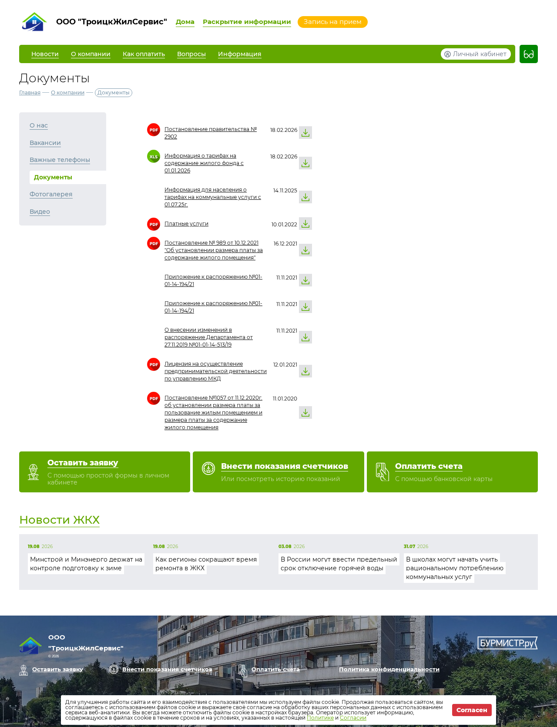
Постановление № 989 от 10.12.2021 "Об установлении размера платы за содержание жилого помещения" (213, 250)
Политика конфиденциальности (389, 669)
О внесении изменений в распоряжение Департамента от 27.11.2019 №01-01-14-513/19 (208, 337)
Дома (185, 21)
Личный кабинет (480, 54)
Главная (29, 92)
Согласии (353, 717)
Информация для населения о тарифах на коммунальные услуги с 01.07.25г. (212, 197)
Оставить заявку (57, 669)
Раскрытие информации (247, 21)
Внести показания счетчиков (167, 669)
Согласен (471, 710)
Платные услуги (186, 223)
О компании (67, 92)
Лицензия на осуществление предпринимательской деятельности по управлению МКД (215, 371)
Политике (320, 717)
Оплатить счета (276, 669)
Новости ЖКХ (59, 520)
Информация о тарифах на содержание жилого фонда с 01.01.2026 (204, 163)
